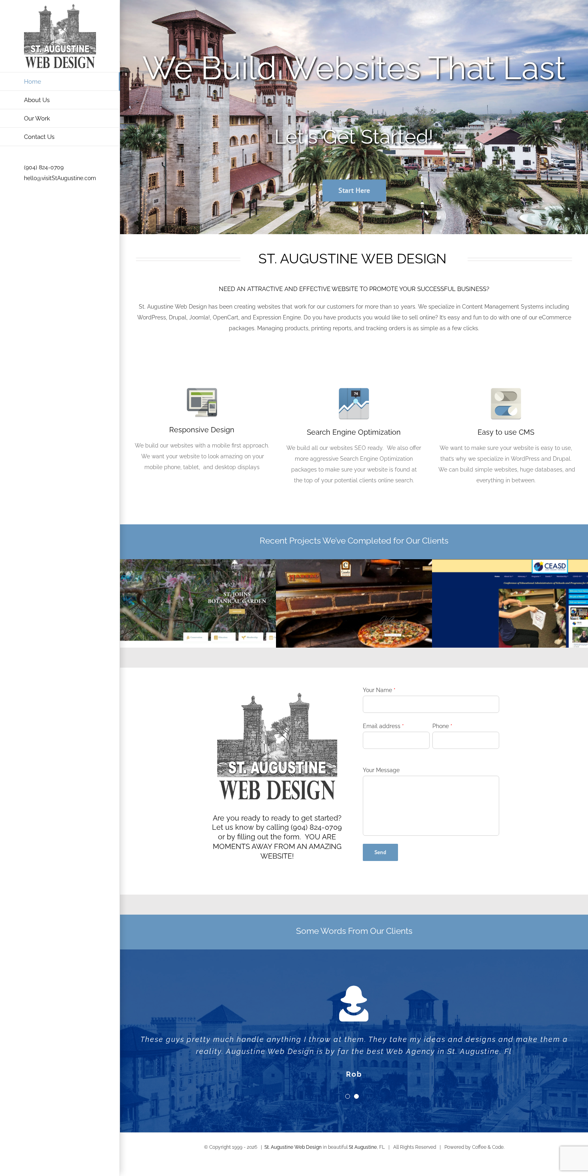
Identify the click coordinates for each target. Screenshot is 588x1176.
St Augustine (363, 1147)
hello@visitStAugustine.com (60, 178)
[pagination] (347, 1096)
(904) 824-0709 (44, 167)
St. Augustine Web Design (293, 1147)
